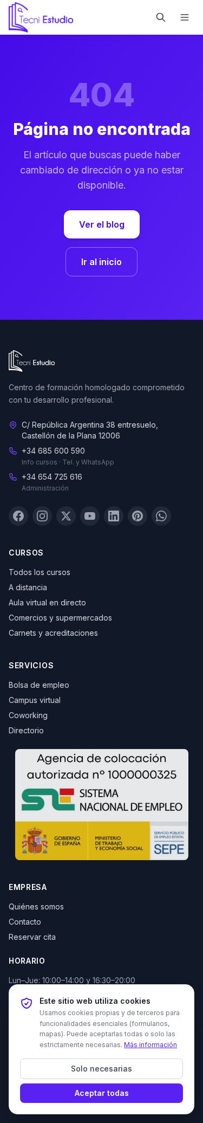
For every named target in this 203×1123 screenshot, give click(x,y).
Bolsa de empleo (39, 684)
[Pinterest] (137, 516)
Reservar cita (32, 936)
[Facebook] (18, 516)
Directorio (26, 730)
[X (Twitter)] (66, 516)
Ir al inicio (101, 261)
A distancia (28, 587)
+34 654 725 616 (52, 476)
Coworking (28, 715)
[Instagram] (42, 516)
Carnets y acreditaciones (53, 632)
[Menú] (184, 17)
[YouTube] (90, 516)
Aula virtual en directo (47, 602)
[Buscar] (161, 17)
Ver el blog (102, 224)
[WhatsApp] (161, 516)
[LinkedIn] (113, 516)
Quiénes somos (36, 906)
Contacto (25, 921)
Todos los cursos (39, 572)
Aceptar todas (102, 1093)
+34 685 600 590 (53, 450)
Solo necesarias (101, 1068)
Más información (150, 1045)
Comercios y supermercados (60, 617)
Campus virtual (35, 700)
